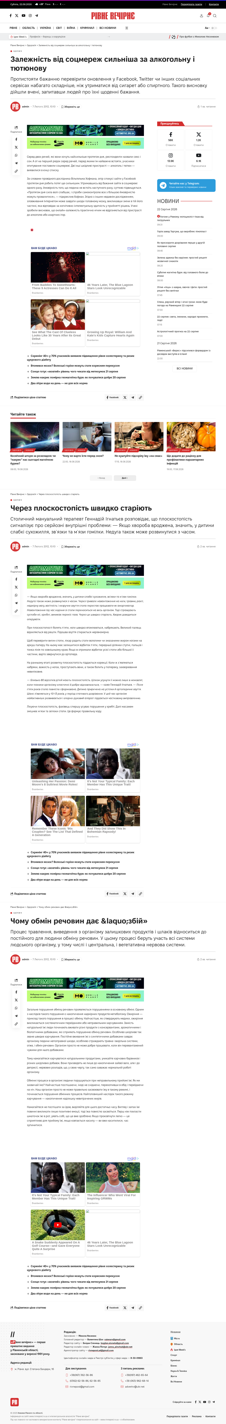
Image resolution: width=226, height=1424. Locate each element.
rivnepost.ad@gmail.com (101, 1350)
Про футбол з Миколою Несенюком (199, 36)
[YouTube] (23, 15)
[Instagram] (170, 160)
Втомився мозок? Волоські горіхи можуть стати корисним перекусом (75, 365)
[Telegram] (36, 15)
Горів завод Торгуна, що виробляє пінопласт (181, 231)
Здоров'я (17, 51)
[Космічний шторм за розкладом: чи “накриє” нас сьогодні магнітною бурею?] (34, 436)
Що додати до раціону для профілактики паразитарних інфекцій (185, 459)
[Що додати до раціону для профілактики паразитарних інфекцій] (191, 436)
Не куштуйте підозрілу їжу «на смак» (138, 455)
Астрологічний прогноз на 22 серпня (178, 331)
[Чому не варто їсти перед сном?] (87, 436)
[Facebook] (170, 139)
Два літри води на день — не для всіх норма (59, 383)
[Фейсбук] (11, 15)
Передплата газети (191, 4)
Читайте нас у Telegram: (184, 183)
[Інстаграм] (30, 15)
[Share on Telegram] (16, 163)
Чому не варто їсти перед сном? (83, 455)
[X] (16, 15)
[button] (201, 15)
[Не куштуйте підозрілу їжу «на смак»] (139, 436)
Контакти (214, 4)
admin (25, 106)
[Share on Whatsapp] (16, 155)
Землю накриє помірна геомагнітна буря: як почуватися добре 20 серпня (78, 377)
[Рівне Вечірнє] (14, 1402)
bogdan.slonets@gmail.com (115, 1343)
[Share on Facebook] (16, 139)
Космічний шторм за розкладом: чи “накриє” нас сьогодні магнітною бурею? (33, 459)
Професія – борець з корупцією (47, 36)
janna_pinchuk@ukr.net (120, 1347)
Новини (29, 450)
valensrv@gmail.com (115, 1339)
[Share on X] (16, 147)
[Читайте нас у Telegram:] (163, 185)
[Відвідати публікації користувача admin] (15, 107)
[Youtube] (198, 160)
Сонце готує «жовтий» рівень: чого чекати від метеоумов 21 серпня (74, 371)
